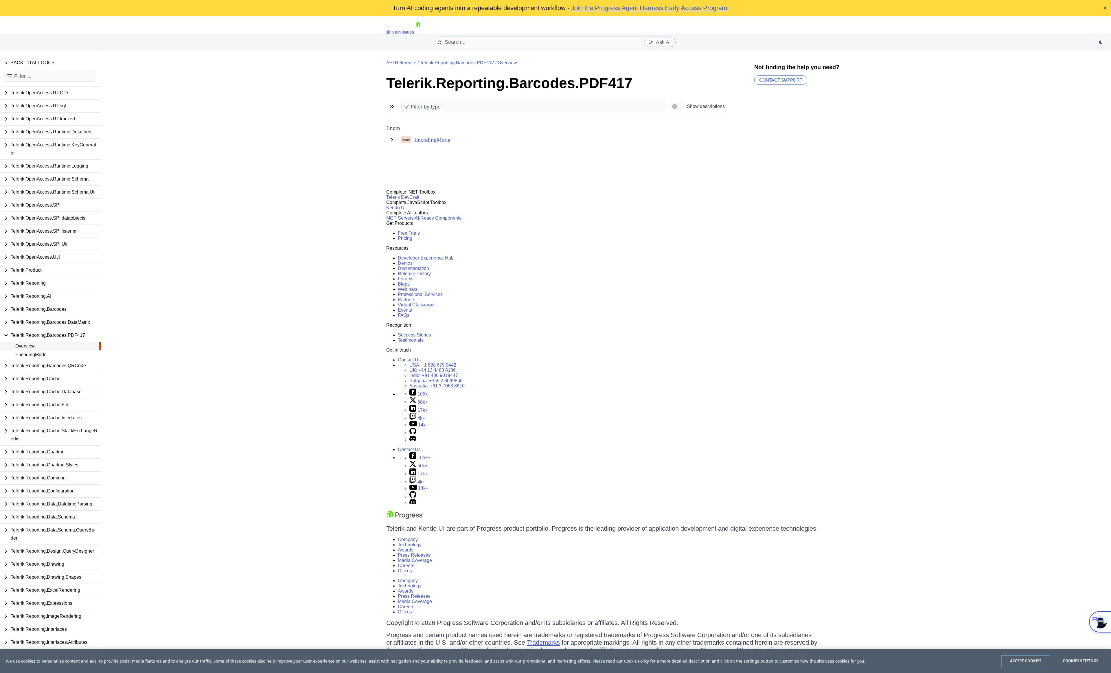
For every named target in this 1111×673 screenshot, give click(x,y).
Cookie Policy (636, 661)
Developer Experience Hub (426, 257)
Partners (406, 299)
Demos (405, 263)
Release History (414, 273)
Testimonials (411, 340)
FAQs (403, 315)
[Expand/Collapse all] (392, 106)
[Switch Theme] (1100, 42)
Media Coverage (415, 560)
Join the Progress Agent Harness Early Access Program (649, 8)
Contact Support (780, 80)
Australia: (437, 385)
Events (405, 310)
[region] (555, 661)
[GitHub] (412, 433)
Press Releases (414, 555)
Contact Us (409, 359)
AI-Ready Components (438, 218)
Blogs (404, 284)
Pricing (405, 238)
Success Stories (414, 334)
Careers (406, 565)
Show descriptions (706, 106)
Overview (25, 345)
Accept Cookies (1026, 660)
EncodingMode (31, 354)
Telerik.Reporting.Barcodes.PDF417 (457, 62)
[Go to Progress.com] (405, 517)
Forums (405, 278)
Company (408, 539)
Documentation (413, 268)
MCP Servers (400, 218)
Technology (410, 544)
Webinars (407, 289)
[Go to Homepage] (417, 32)
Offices (405, 570)
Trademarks (543, 642)
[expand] (392, 140)
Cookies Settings (1080, 660)
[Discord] (412, 439)
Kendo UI (396, 207)
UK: (432, 370)
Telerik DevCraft (402, 197)
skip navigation (400, 32)
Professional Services (420, 294)
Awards (405, 549)
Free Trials (409, 233)
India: (433, 375)
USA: (432, 365)
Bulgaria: (436, 380)
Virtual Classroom (416, 304)
